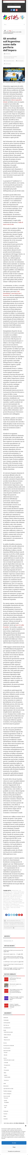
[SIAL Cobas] (14, 17)
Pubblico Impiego (8, 1091)
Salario (5, 1075)
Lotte (5, 1083)
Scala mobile (7, 1077)
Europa (5, 1052)
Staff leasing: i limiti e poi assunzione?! (13, 950)
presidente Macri (17, 899)
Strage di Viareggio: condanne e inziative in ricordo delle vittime (16, 998)
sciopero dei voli (18, 906)
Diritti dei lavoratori (12, 56)
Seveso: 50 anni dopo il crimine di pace (13, 964)
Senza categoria (7, 1093)
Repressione (7, 1039)
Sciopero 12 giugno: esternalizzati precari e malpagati (14, 1006)
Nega (14, 1147)
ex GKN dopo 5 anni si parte (10, 961)
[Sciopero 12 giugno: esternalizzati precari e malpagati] (6, 1005)
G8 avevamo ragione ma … (10, 954)
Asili (5, 1107)
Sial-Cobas (6, 907)
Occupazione (7, 1065)
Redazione (7, 53)
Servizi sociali (7, 1096)
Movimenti (6, 1086)
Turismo (5, 1113)
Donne (5, 1043)
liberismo (16, 893)
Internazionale (7, 58)
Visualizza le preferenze (14, 1151)
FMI (11, 892)
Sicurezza (6, 1080)
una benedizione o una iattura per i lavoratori (12, 293)
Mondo (12, 58)
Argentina (15, 890)
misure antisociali (15, 896)
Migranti (6, 1037)
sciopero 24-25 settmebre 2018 (11, 905)
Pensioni (6, 1098)
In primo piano (7, 1048)
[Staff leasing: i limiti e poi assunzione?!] (6, 979)
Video (5, 1116)
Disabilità (6, 1102)
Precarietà (6, 1070)
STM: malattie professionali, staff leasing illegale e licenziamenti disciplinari (13, 957)
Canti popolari (7, 1022)
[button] (25, 1126)
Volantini (6, 1119)
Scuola (5, 1105)
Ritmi (5, 1072)
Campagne (6, 1020)
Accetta (14, 1143)
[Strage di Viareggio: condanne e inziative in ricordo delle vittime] (6, 998)
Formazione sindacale (9, 1045)
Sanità (5, 1100)
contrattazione (7, 1027)
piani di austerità (8, 898)
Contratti (6, 1062)
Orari (5, 1067)
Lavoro (5, 1058)
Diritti (10, 30)
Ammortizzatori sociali (9, 1060)
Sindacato (6, 1111)
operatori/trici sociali (8, 1088)
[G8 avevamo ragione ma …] (6, 985)
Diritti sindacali (7, 1034)
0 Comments (20, 60)
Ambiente (6, 1017)
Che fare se (6, 1025)
